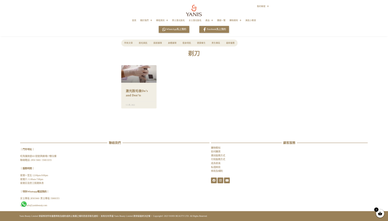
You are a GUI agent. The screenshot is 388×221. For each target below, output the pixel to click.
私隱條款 (215, 167)
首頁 (134, 20)
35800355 (54, 198)
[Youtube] (227, 180)
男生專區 (216, 43)
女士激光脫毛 (195, 20)
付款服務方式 (218, 159)
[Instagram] (220, 180)
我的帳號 (261, 6)
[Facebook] (214, 180)
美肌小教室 (250, 20)
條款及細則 (217, 171)
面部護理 (157, 43)
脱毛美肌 (143, 43)
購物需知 (233, 20)
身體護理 (172, 43)
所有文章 (128, 43)
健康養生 (201, 43)
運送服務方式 (218, 155)
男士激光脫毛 (178, 20)
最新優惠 (230, 43)
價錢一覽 (221, 20)
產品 (207, 20)
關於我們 (144, 20)
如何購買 (215, 151)
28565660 (35, 198)
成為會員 (215, 163)
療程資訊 (160, 20)
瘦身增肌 (186, 43)
